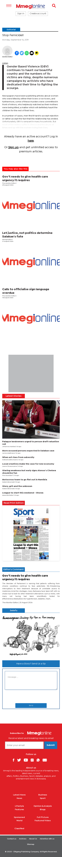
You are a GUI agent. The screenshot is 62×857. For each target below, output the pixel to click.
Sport (43, 798)
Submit (51, 745)
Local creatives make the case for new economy (28, 464)
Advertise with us (47, 839)
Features (19, 809)
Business (42, 795)
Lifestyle (19, 806)
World (19, 820)
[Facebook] (14, 760)
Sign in (20, 14)
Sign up (13, 147)
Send (31, 705)
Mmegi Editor (7, 239)
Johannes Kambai (9, 446)
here (31, 140)
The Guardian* (7, 475)
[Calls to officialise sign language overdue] (31, 318)
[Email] (45, 760)
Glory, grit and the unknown (17, 486)
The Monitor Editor (9, 183)
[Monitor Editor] (7, 51)
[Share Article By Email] (32, 53)
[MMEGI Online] (31, 6)
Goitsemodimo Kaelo (10, 459)
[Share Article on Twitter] (22, 53)
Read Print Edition (14, 503)
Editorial (11, 30)
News (19, 798)
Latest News (19, 795)
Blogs (42, 809)
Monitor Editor (7, 57)
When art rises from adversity (18, 457)
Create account (38, 14)
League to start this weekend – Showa (22, 493)
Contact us (11, 839)
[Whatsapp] (39, 760)
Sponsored (19, 817)
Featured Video (43, 820)
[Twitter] (20, 760)
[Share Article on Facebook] (17, 53)
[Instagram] (33, 760)
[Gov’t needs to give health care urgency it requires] (31, 206)
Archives (22, 839)
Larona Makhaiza (8, 453)
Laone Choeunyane (9, 466)
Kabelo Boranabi (8, 482)
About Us (33, 839)
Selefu (13, 610)
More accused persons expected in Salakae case (28, 451)
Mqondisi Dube (7, 495)
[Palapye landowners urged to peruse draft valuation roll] (31, 419)
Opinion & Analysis (43, 806)
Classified (19, 828)
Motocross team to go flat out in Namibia (24, 480)
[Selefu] (31, 635)
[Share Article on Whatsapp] (27, 53)
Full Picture (43, 817)
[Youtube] (27, 760)
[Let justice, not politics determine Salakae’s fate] (31, 262)
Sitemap (30, 844)
